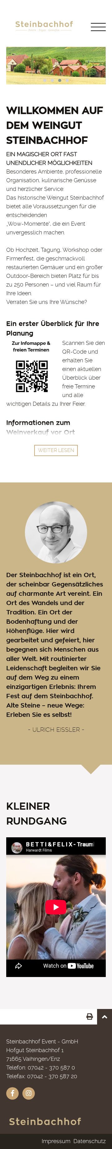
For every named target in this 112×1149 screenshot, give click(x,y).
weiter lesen (56, 450)
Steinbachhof (45, 1124)
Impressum (56, 1141)
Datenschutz (89, 1141)
